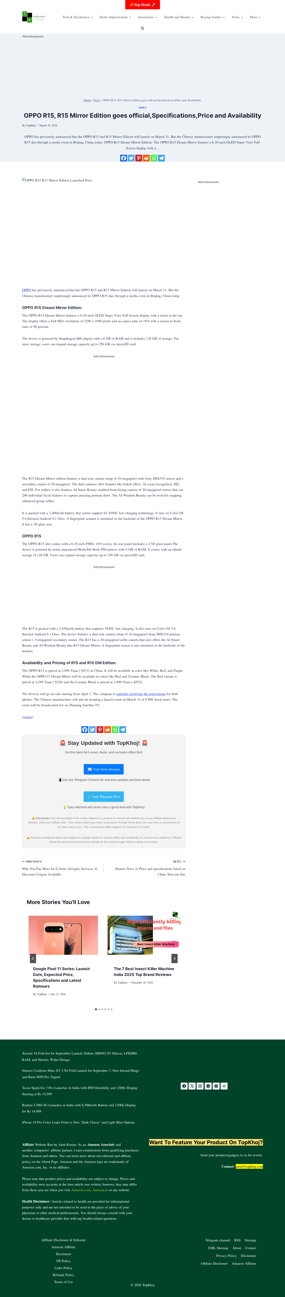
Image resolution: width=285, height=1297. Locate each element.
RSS (237, 1240)
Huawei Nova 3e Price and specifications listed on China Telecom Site (150, 867)
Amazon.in (100, 1189)
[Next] (174, 958)
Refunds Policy (63, 1274)
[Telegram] (161, 158)
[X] (192, 1086)
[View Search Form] (142, 28)
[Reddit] (146, 158)
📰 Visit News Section (104, 769)
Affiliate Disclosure (214, 1263)
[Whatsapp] (153, 158)
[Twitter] (131, 158)
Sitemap (250, 1240)
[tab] (96, 1009)
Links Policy (63, 1267)
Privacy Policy (226, 1255)
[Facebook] (123, 158)
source (27, 716)
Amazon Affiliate (63, 1246)
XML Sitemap (218, 1247)
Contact (250, 1247)
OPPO (26, 290)
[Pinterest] (138, 158)
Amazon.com (80, 1189)
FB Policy (63, 1260)
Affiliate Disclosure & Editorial (63, 1239)
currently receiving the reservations (141, 693)
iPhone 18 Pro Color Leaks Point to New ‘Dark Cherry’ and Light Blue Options (78, 1122)
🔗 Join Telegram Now (103, 796)
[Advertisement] (138, 66)
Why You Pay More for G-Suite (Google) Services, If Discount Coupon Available (59, 867)
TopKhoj (42, 994)
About (236, 1247)
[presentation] (63, 935)
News (142, 107)
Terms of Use (63, 1281)
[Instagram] (200, 1086)
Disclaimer (63, 1253)
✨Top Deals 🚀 (142, 4)
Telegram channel (217, 1240)
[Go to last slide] (33, 958)
